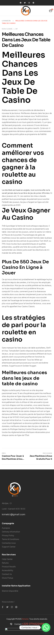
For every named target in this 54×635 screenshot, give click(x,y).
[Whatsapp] (46, 627)
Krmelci (25, 619)
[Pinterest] (33, 2)
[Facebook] (20, 2)
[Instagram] (29, 2)
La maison (6, 21)
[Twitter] (24, 2)
